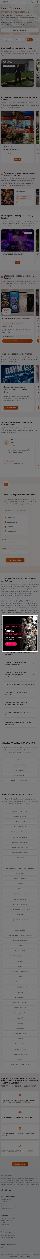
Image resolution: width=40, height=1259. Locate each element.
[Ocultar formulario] (35, 618)
